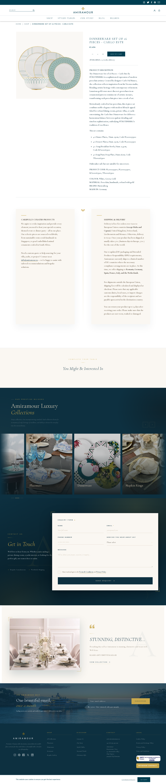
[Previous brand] (145, 424)
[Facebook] (23, 755)
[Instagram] (15, 755)
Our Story (87, 18)
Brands (114, 18)
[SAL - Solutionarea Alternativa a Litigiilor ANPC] (148, 758)
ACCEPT (143, 780)
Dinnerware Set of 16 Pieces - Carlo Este (108, 40)
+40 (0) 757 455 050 (112, 743)
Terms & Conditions (86, 572)
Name (60, 525)
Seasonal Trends (81, 751)
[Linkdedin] (28, 755)
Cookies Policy (140, 739)
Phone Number (65, 537)
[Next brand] (152, 424)
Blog (102, 18)
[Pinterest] (19, 755)
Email (109, 525)
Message (62, 549)
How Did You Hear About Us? (121, 537)
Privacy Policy (101, 572)
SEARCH (12, 10)
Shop (50, 18)
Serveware (50, 751)
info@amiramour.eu (29, 260)
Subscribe (140, 701)
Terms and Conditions (142, 751)
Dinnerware (50, 747)
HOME (18, 24)
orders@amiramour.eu (113, 739)
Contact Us (80, 739)
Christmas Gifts (81, 755)
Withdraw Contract (147, 765)
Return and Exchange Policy (144, 743)
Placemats (50, 743)
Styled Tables (66, 18)
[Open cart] (159, 10)
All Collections (51, 739)
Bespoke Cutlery (52, 755)
